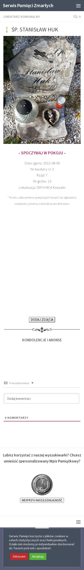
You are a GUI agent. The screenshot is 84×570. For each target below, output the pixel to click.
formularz (63, 204)
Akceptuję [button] (38, 556)
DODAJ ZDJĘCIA (42, 319)
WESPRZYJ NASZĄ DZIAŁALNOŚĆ (42, 500)
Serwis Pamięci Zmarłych (28, 5)
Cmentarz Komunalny (21, 16)
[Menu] (78, 5)
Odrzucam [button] (19, 556)
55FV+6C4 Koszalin (51, 187)
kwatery (41, 169)
